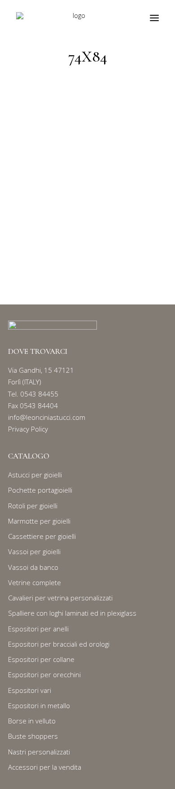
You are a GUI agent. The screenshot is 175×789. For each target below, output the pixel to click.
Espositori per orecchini (44, 674)
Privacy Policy (28, 428)
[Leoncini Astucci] (75, 17)
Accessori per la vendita (44, 767)
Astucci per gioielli (35, 474)
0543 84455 (39, 393)
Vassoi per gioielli (34, 551)
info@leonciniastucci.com (46, 417)
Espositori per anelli (38, 628)
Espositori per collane (41, 659)
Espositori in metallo (39, 705)
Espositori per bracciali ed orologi (58, 643)
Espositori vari (29, 690)
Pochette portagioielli (40, 489)
